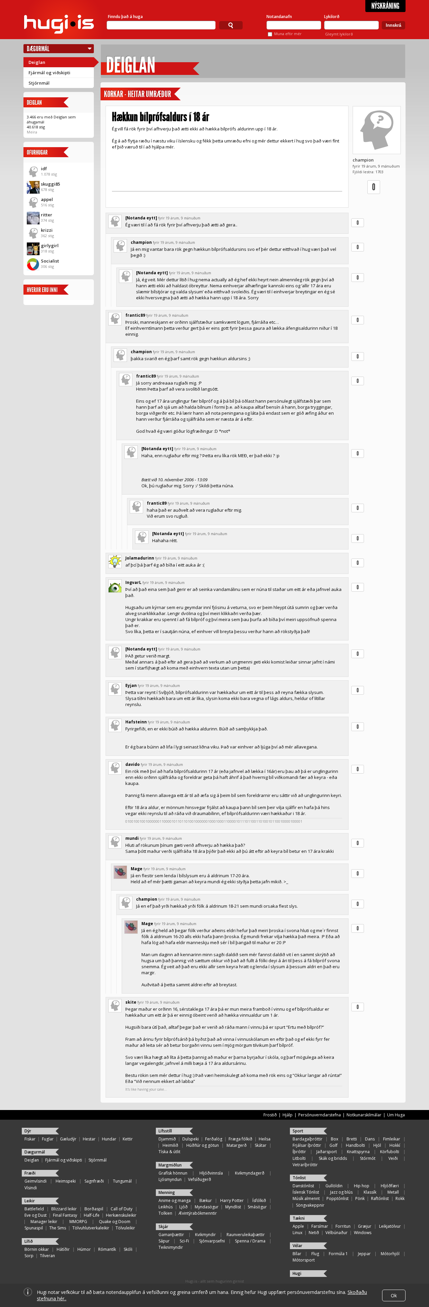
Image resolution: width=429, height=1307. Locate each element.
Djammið (167, 1139)
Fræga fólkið (240, 1139)
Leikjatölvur (390, 1226)
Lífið (28, 1241)
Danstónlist (303, 1186)
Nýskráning (385, 6)
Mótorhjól (390, 1253)
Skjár (163, 1226)
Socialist (50, 261)
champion (363, 160)
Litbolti (299, 1158)
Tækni (299, 1218)
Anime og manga (175, 1200)
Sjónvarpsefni (212, 1241)
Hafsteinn (136, 722)
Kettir (128, 1139)
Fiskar (30, 1139)
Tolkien (165, 1213)
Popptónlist (337, 1198)
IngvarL (133, 582)
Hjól (377, 1145)
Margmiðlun (170, 1165)
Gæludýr (68, 1139)
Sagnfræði (94, 1181)
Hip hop (361, 1186)
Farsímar (319, 1226)
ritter (46, 215)
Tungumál (122, 1181)
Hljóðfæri (390, 1186)
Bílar (297, 1253)
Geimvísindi (35, 1181)
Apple (298, 1226)
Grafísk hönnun (173, 1173)
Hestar (89, 1139)
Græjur (364, 1226)
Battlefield (34, 1209)
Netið (314, 1232)
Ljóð (183, 1207)
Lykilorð (332, 16)
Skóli (128, 1249)
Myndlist (233, 1207)
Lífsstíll (165, 1131)
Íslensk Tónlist (306, 1192)
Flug (315, 1253)
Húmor (84, 1249)
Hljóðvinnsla (211, 1173)
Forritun (343, 1226)
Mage (136, 869)
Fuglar (48, 1139)
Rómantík (107, 1249)
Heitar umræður (149, 94)
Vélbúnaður (336, 1232)
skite (130, 1002)
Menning (167, 1192)
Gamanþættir (171, 1234)
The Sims (57, 1228)
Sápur (164, 1241)
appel (47, 199)
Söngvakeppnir (310, 1205)
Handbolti (355, 1145)
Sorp (29, 1256)
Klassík (370, 1192)
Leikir (29, 1201)
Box (334, 1139)
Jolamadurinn (139, 558)
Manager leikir (43, 1221)
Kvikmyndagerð (249, 1173)
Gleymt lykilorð (339, 33)
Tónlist (299, 1178)
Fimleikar (391, 1139)
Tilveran (47, 1256)
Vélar (297, 1245)
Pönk (360, 1198)
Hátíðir (63, 1249)
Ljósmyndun (170, 1179)
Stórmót (367, 1158)
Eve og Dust (35, 1215)
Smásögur (257, 1207)
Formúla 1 (338, 1253)
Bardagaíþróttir (307, 1139)
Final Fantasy (65, 1215)
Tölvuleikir (125, 1228)
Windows (362, 1232)
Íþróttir (299, 1151)
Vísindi (30, 1188)
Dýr (27, 1131)
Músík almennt (306, 1198)
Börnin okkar (36, 1249)
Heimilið (170, 1145)
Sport (298, 1131)
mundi (132, 838)
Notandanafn (279, 16)
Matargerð (237, 1145)
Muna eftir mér (288, 33)
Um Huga (396, 1115)
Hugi (297, 1273)
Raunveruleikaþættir (246, 1234)
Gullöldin (334, 1186)
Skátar (260, 1145)
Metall (393, 1192)
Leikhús (166, 1207)
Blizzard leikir (64, 1209)
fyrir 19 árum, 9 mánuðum (179, 218)
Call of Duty (121, 1209)
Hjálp (288, 1115)
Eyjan (131, 685)
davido (132, 764)
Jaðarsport (326, 1151)
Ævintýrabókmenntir (198, 1213)
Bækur (205, 1200)
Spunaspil (33, 1228)
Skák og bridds (333, 1158)
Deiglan (36, 62)
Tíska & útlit (169, 1151)
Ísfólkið (259, 1200)
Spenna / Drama (250, 1241)
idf (44, 169)
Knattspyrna (358, 1151)
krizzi (47, 230)
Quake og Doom (114, 1221)
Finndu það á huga (125, 16)
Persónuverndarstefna (319, 1115)
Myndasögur (207, 1207)
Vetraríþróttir (305, 1165)
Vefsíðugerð (199, 1179)
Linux (297, 1232)
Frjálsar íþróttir (307, 1145)
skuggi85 (50, 184)
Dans (370, 1139)
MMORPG (78, 1221)
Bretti (352, 1139)
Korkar (113, 94)
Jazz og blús (341, 1192)
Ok (394, 1295)
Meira (32, 131)
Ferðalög (213, 1139)
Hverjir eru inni (42, 290)
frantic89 (135, 315)
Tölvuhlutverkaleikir (90, 1228)
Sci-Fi (184, 1241)
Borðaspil (93, 1209)
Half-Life (92, 1215)
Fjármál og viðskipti (49, 73)
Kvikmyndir (205, 1234)
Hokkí (394, 1145)
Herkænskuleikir (121, 1215)
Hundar (109, 1139)
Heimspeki (66, 1181)
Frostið (270, 1115)
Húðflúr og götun (202, 1145)
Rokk (400, 1198)
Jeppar (364, 1253)
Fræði (30, 1173)
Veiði (393, 1158)
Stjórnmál (39, 83)
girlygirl (50, 245)
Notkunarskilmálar (364, 1115)
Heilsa (264, 1139)
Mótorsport (304, 1260)
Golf (333, 1145)
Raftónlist (380, 1198)
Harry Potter (232, 1200)
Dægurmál (38, 48)
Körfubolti (389, 1151)
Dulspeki (190, 1139)
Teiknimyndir (171, 1247)
